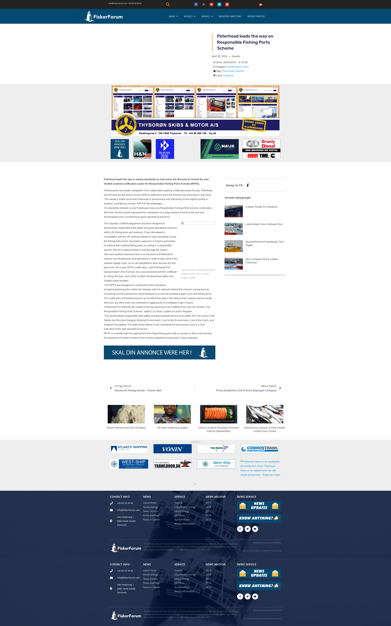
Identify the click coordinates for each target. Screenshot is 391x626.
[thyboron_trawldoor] (172, 464)
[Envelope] (227, 4)
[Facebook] (196, 4)
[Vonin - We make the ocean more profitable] (172, 448)
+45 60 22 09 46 (134, 3)
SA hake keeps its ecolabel (172, 427)
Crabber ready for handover (262, 207)
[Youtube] (211, 4)
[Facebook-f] (240, 529)
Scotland (228, 75)
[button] (168, 4)
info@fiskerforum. (116, 3)
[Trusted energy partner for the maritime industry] (220, 148)
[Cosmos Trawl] (260, 448)
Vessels (188, 16)
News (172, 16)
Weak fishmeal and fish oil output (126, 427)
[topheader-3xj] (195, 110)
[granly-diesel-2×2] (261, 148)
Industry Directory (230, 16)
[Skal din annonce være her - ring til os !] (120, 148)
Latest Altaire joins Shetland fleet (264, 224)
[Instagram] (204, 4)
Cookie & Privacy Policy (271, 551)
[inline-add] (159, 352)
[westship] (216, 464)
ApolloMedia (275, 542)
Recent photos (256, 16)
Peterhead (229, 71)
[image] (216, 448)
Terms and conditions (252, 551)
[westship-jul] (129, 464)
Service (205, 16)
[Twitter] (219, 4)
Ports (246, 66)
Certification (234, 66)
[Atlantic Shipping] (129, 448)
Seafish (240, 71)
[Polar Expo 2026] (165, 148)
